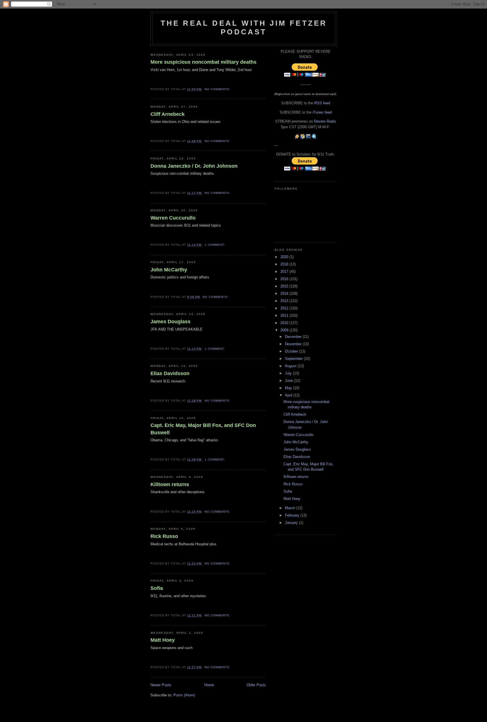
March (290, 508)
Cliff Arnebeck (167, 114)
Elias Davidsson (169, 373)
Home (209, 685)
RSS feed (322, 103)
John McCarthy (168, 270)
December (294, 337)
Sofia (156, 588)
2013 (284, 301)
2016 (284, 279)
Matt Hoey (162, 640)
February (292, 515)
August (291, 366)
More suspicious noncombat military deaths (203, 62)
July (289, 373)
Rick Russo (164, 536)
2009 (284, 330)
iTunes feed (322, 112)
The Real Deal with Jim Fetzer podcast (244, 27)
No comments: (218, 89)
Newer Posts (160, 685)
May (289, 388)
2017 (284, 271)
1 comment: (215, 244)
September (294, 358)
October (292, 351)
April (289, 395)
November (294, 344)
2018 (284, 264)
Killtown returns (169, 484)
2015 (284, 286)
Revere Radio (325, 121)
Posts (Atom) (184, 695)
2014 (284, 293)
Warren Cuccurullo (173, 218)
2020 (284, 257)
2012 (284, 308)
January (292, 523)
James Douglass (170, 321)
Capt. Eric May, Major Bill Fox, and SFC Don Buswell (203, 428)
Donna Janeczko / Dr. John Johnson (194, 166)
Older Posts (256, 685)
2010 (284, 323)
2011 (284, 315)
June (289, 380)
